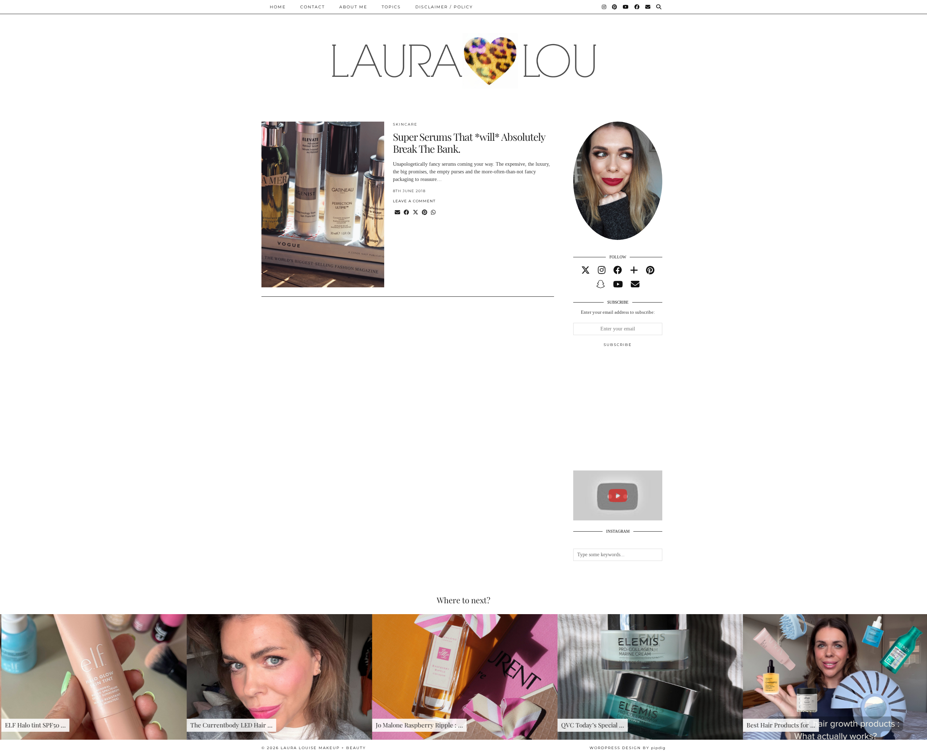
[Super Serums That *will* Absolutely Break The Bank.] (322, 205)
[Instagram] (604, 7)
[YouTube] (626, 7)
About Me (353, 6)
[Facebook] (637, 7)
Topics (391, 6)
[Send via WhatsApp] (433, 212)
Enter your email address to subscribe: (618, 312)
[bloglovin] (634, 270)
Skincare (405, 124)
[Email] (648, 7)
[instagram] (601, 270)
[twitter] (585, 270)
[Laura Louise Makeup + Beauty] (463, 55)
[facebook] (617, 270)
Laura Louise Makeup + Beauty (323, 748)
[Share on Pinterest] (424, 212)
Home (278, 6)
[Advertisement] (627, 412)
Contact (312, 6)
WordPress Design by (628, 748)
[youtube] (618, 284)
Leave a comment (414, 201)
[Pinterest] (615, 7)
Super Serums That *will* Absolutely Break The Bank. (469, 143)
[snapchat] (600, 284)
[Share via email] (397, 212)
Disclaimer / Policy (444, 6)
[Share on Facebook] (406, 212)
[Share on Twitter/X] (415, 212)
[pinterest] (650, 270)
